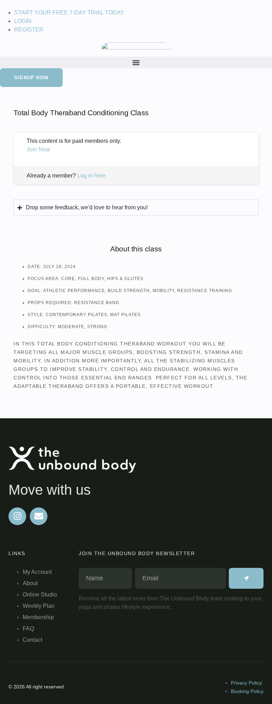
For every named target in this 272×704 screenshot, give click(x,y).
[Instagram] (17, 516)
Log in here (91, 176)
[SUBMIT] (246, 578)
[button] (136, 62)
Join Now (38, 149)
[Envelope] (38, 516)
